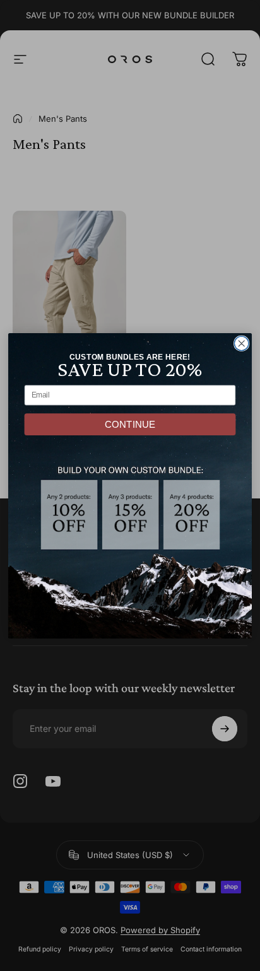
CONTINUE (130, 423)
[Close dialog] (241, 343)
